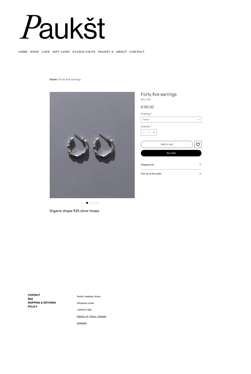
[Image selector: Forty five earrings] (87, 202)
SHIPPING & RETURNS (42, 302)
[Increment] (154, 132)
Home (53, 79)
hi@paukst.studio (85, 303)
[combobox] (171, 119)
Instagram (82, 323)
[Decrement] (143, 132)
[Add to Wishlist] (197, 144)
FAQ (30, 298)
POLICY (32, 306)
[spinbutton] (148, 132)
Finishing (146, 114)
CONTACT (34, 295)
